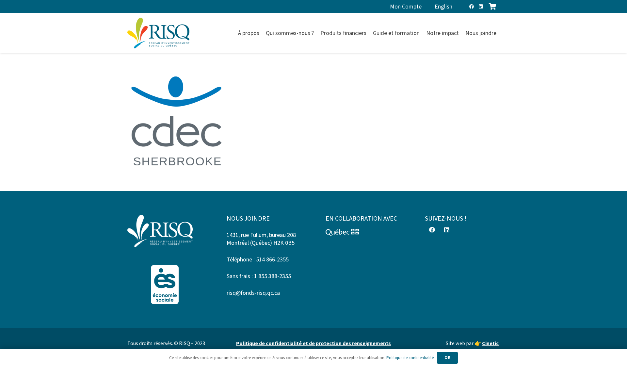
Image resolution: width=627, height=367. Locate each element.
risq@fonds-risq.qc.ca (253, 293)
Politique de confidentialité (410, 358)
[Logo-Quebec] (363, 232)
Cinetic (490, 343)
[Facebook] (471, 6)
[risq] (158, 33)
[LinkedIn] (480, 6)
